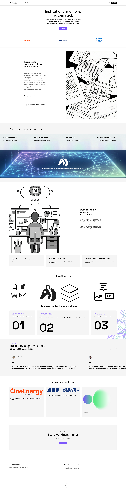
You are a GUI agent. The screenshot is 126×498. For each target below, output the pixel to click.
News (31, 2)
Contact (65, 487)
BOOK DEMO (114, 2)
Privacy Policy (63, 495)
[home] (13, 3)
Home (65, 480)
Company (22, 2)
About (65, 481)
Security (26, 2)
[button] (111, 348)
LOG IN (109, 2)
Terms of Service (114, 495)
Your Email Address (67, 471)
